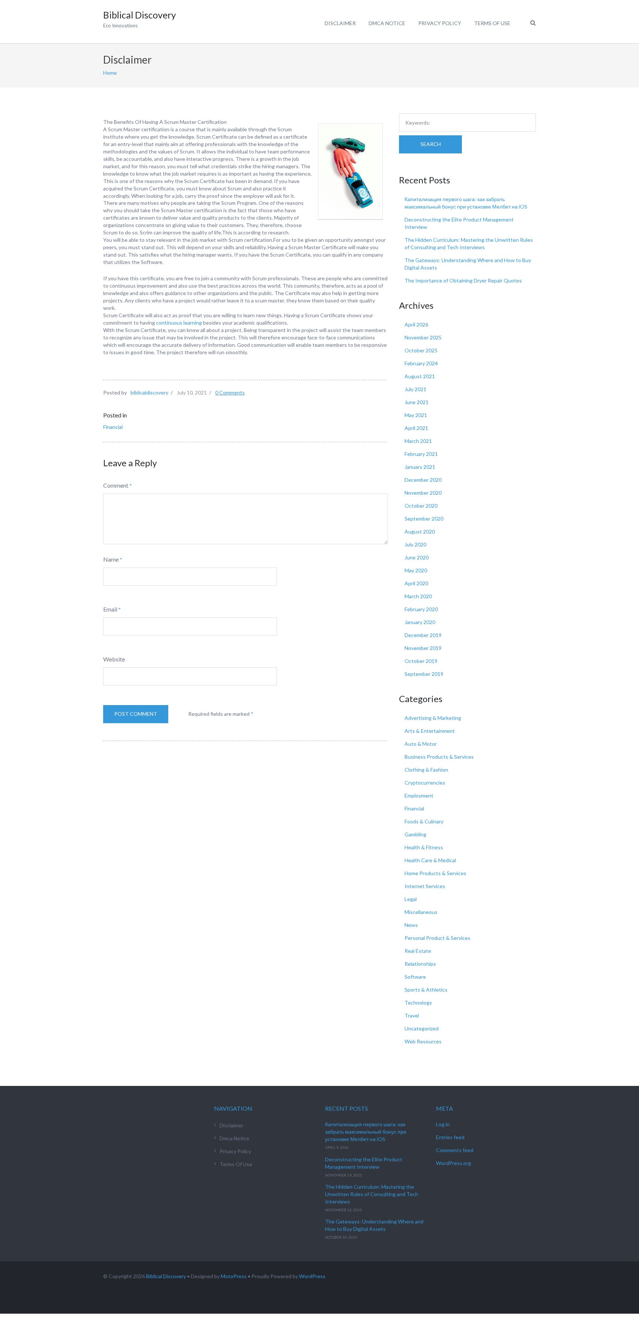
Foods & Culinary (424, 821)
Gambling (415, 834)
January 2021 (420, 467)
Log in (443, 1124)
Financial (113, 427)
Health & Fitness (424, 847)
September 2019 (424, 674)
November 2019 (423, 648)
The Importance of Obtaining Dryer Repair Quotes (463, 280)
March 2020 (418, 596)
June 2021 (417, 402)
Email (110, 609)
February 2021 (421, 454)
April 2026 (416, 324)
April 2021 (416, 428)
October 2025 (421, 350)
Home (110, 73)
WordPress (312, 1276)
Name (111, 559)
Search (430, 144)
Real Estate (418, 951)
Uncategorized (422, 1028)
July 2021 (415, 389)
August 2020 (420, 531)
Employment (419, 795)
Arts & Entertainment (430, 731)
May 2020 (416, 570)
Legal (411, 899)
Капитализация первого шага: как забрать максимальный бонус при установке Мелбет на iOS (365, 1131)
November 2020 (423, 493)
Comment (115, 485)
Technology (418, 1002)
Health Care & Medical (430, 860)
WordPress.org (453, 1163)
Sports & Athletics (426, 989)
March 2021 (418, 441)
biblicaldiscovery (149, 392)
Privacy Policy (439, 23)
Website (114, 659)
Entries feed (450, 1137)
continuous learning (179, 322)
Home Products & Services (435, 873)
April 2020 (416, 583)
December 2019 (423, 635)
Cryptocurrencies (425, 782)
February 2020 (421, 609)
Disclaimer (340, 23)
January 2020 (420, 622)
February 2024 (421, 363)
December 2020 (423, 480)
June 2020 (417, 557)
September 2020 (424, 518)
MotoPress (234, 1276)
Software (415, 977)
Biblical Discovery (166, 1276)
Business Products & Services (439, 757)
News (411, 925)
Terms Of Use (492, 23)
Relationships (420, 964)
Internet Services (425, 886)
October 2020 (421, 505)
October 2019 (421, 661)
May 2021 (416, 415)
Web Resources (423, 1041)
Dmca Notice (387, 23)
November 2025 (423, 337)
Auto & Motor (421, 744)
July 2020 (415, 544)
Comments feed (454, 1150)
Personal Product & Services (437, 938)
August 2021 (420, 376)
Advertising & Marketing (433, 718)
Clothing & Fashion (426, 769)
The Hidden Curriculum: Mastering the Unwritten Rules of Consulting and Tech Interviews (371, 1194)
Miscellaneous (421, 912)
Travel (412, 1015)
